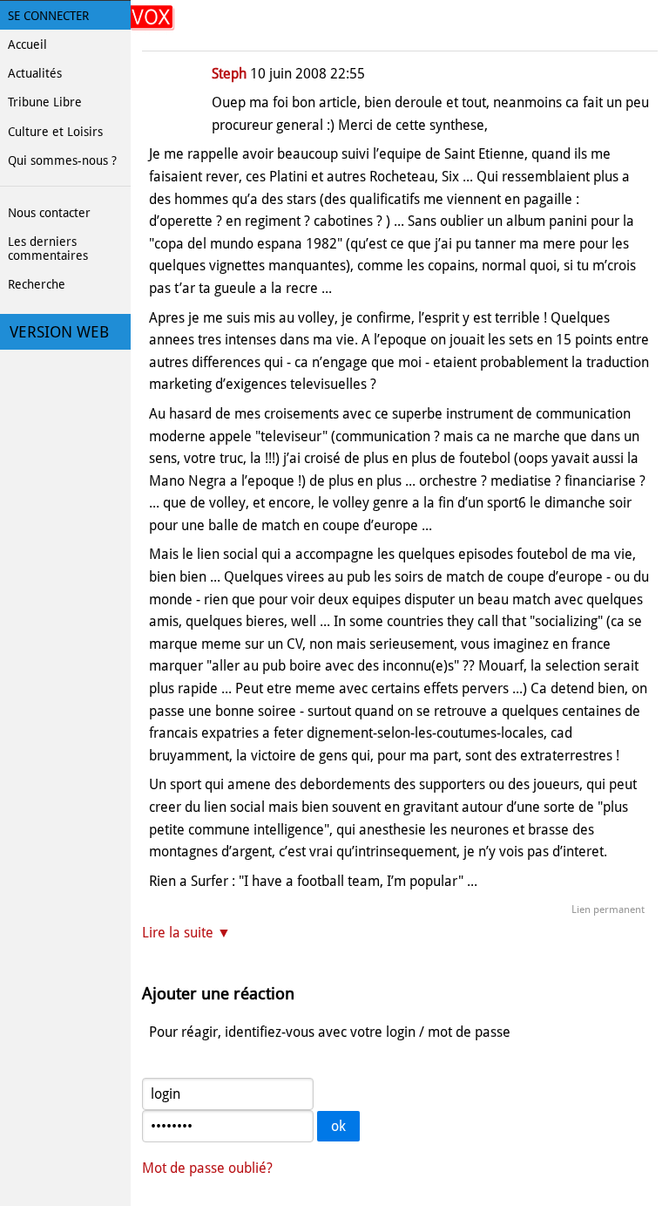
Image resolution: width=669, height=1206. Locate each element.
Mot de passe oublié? (207, 1168)
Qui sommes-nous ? (62, 160)
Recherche (36, 284)
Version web (59, 332)
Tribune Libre (45, 102)
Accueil (27, 44)
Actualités (35, 73)
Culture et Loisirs (55, 132)
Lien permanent (608, 909)
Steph (229, 73)
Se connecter (48, 16)
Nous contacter (49, 213)
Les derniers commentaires (48, 248)
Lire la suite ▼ (186, 932)
